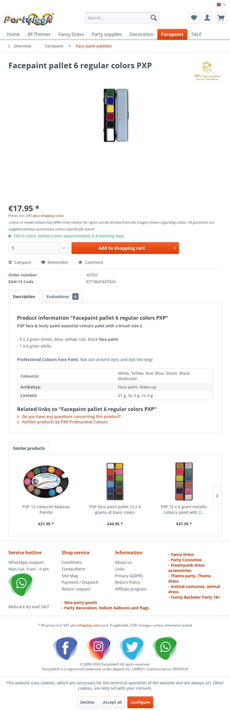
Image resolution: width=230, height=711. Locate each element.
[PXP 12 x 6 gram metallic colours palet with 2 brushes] (184, 481)
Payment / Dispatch (80, 582)
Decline (87, 702)
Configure (140, 702)
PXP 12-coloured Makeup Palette (46, 509)
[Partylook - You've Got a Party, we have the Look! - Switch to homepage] (29, 19)
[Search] (154, 17)
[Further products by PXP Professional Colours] (207, 71)
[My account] (207, 17)
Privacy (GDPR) (128, 575)
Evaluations (62, 296)
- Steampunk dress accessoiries (186, 567)
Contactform (73, 569)
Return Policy (127, 582)
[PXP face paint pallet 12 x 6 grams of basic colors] (115, 481)
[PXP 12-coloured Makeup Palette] (46, 481)
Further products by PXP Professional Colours (64, 421)
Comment (93, 262)
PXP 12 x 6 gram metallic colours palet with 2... (184, 509)
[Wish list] (193, 17)
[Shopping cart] (221, 17)
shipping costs (90, 625)
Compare (22, 262)
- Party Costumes (185, 559)
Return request (76, 589)
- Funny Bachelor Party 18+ (194, 597)
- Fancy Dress (181, 554)
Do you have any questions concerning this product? (71, 416)
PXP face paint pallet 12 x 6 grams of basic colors (115, 509)
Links (120, 569)
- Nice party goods (79, 602)
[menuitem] (122, 17)
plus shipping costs (48, 215)
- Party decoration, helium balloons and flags (105, 607)
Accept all (112, 702)
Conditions (72, 562)
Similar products (29, 448)
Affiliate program (131, 589)
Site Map (70, 575)
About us (123, 562)
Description (24, 296)
